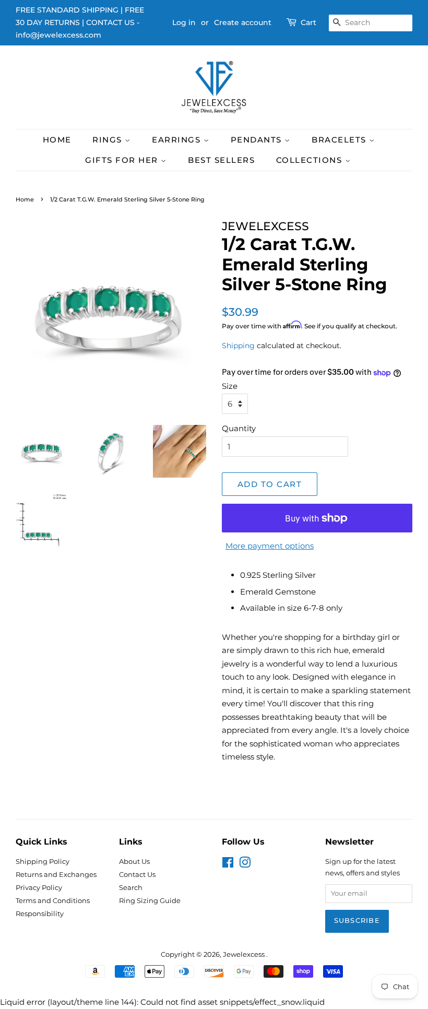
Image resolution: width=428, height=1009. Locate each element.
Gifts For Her (123, 160)
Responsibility (40, 914)
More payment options (269, 546)
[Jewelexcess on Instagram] (245, 865)
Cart (308, 22)
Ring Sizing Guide (150, 901)
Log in (184, 22)
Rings (108, 140)
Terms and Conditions (53, 901)
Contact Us (137, 875)
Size (229, 386)
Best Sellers (221, 160)
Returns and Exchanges (56, 875)
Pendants (258, 140)
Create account (242, 22)
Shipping (238, 345)
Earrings (178, 140)
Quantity (239, 428)
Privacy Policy (39, 888)
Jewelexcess (244, 954)
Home (57, 140)
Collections (310, 160)
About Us (134, 861)
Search (130, 888)
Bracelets (340, 140)
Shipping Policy (42, 861)
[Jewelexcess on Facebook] (228, 865)
